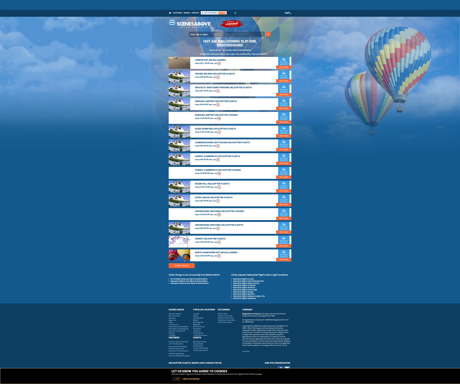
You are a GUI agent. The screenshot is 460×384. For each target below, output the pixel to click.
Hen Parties (198, 346)
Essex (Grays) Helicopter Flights (214, 197)
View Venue (283, 67)
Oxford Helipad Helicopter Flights (215, 73)
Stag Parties (198, 344)
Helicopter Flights (218, 54)
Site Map (245, 351)
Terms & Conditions (177, 331)
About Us (172, 320)
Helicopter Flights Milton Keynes (246, 283)
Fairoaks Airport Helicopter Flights (216, 101)
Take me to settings (190, 379)
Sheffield (197, 329)
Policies (172, 333)
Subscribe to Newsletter (179, 326)
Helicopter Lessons (259, 54)
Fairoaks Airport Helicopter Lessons (216, 115)
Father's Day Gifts (225, 316)
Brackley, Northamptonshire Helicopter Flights (223, 87)
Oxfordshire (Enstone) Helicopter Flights (219, 225)
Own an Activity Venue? (178, 342)
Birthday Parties (200, 341)
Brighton (196, 324)
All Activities (205, 54)
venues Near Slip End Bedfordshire (236, 50)
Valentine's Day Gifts (226, 320)
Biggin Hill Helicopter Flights (212, 183)
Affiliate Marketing (179, 354)
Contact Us (173, 324)
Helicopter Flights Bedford (244, 294)
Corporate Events (200, 350)
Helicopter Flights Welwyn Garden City (249, 296)
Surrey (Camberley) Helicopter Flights (217, 156)
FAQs (171, 322)
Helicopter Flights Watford (244, 287)
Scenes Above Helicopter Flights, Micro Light (193, 24)
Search (187, 13)
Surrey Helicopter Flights (210, 238)
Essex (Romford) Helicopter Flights (215, 128)
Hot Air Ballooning (243, 54)
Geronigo (232, 24)
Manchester (198, 318)
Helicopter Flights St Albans (244, 285)
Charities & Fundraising (178, 329)
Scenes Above (215, 50)
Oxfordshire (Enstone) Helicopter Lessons (219, 211)
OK (176, 379)
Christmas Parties (200, 348)
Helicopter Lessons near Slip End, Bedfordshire (189, 283)
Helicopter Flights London (243, 279)
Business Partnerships (178, 348)
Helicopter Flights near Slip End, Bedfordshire (188, 281)
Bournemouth (199, 326)
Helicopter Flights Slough (243, 292)
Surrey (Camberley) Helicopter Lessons (218, 170)
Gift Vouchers (213, 13)
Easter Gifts (223, 314)
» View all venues (200, 335)
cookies (258, 374)
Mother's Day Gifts (225, 318)
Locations (177, 13)
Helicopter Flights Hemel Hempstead (248, 281)
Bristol (195, 320)
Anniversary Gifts (225, 322)
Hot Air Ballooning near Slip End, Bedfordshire (188, 279)
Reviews (172, 318)
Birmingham (198, 322)
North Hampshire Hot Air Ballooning (216, 252)
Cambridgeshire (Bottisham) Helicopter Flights (222, 142)
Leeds (195, 316)
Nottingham (198, 333)
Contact (195, 13)
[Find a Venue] (227, 34)
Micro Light (230, 54)
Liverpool (197, 331)
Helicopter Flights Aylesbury (244, 298)
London (196, 314)
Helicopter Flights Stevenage (245, 289)
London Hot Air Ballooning (210, 60)
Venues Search (175, 314)
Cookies (172, 335)
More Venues (182, 265)
